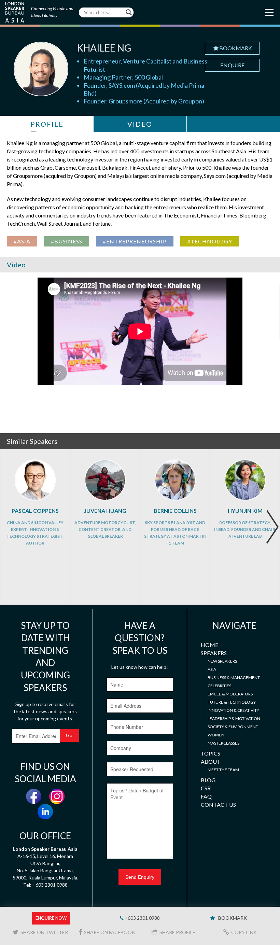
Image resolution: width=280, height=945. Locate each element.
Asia (212, 669)
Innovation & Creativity (233, 710)
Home (209, 644)
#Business (66, 241)
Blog (208, 780)
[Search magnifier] (129, 12)
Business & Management (234, 677)
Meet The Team (223, 769)
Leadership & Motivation (234, 718)
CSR (206, 788)
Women (216, 734)
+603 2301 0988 (142, 918)
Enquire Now (51, 918)
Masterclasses (223, 743)
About (211, 761)
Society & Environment (233, 726)
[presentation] (272, 526)
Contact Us (218, 804)
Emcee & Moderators (230, 693)
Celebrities (219, 685)
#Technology (209, 241)
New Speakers (222, 661)
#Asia (22, 241)
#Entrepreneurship (135, 241)
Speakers (214, 653)
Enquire (232, 65)
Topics (210, 753)
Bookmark (235, 48)
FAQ (206, 796)
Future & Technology (232, 702)
